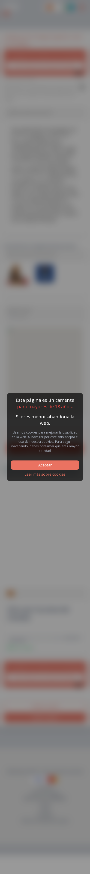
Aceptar (45, 465)
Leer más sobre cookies (45, 474)
